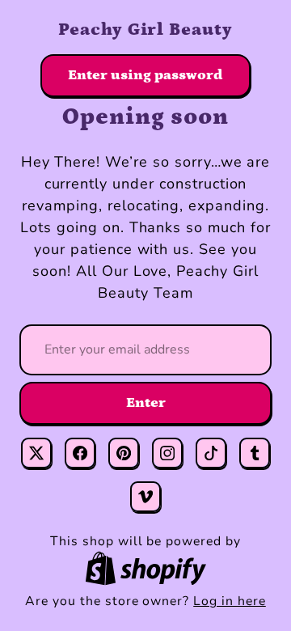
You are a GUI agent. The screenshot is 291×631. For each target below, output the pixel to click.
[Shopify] (145, 568)
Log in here (229, 601)
